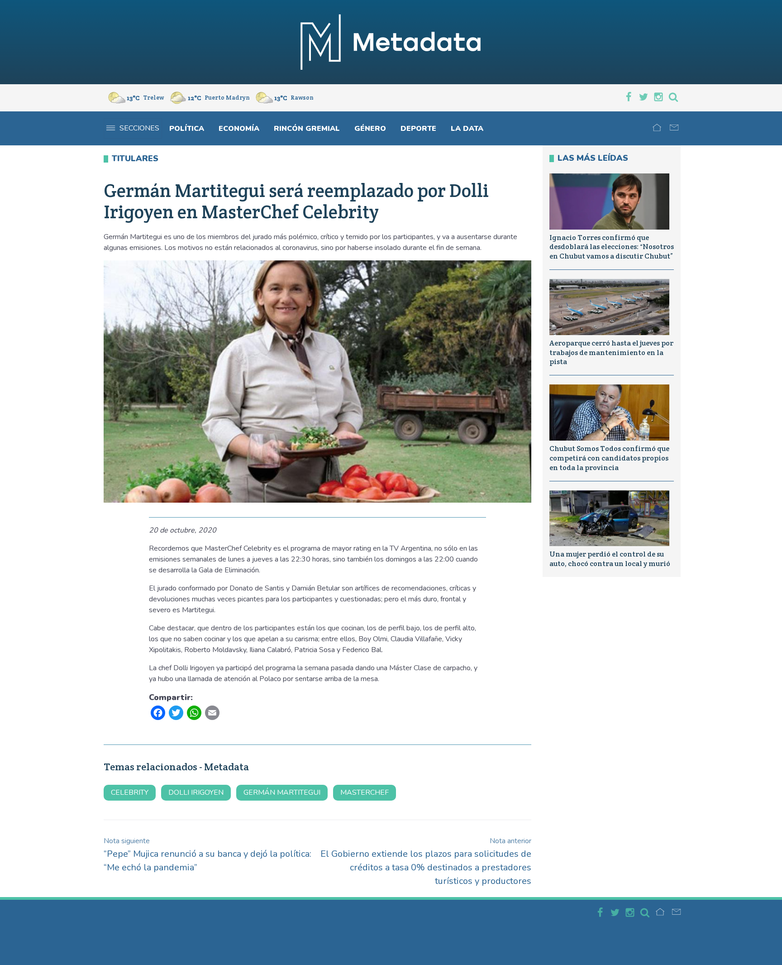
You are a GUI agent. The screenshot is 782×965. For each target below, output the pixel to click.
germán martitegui (281, 792)
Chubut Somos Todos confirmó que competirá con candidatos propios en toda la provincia (609, 458)
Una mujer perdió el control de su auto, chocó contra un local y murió (609, 558)
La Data (467, 129)
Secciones (139, 128)
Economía (239, 129)
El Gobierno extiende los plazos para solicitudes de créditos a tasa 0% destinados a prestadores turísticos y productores (425, 861)
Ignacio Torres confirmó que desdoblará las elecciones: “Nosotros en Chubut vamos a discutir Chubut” (611, 247)
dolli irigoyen (196, 792)
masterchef (364, 792)
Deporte (418, 129)
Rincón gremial (307, 129)
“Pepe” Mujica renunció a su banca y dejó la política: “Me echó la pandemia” (207, 855)
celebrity (129, 792)
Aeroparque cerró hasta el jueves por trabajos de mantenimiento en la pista (611, 352)
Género (370, 129)
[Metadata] (391, 42)
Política (186, 129)
